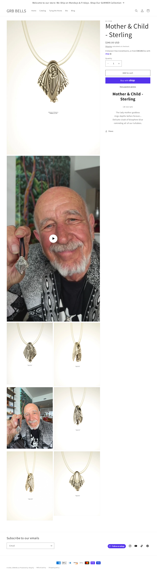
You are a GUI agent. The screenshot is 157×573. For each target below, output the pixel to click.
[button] (136, 11)
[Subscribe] (51, 546)
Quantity (108, 58)
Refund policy (41, 568)
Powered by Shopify (27, 568)
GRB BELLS (16, 568)
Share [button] (110, 131)
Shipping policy (54, 568)
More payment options (128, 87)
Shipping (108, 46)
